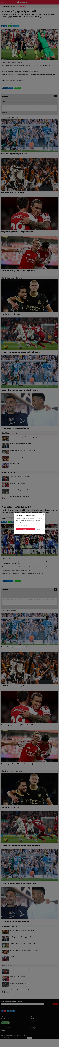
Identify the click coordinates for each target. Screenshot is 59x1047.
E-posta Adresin (19, 523)
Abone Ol (25, 529)
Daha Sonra (39, 529)
